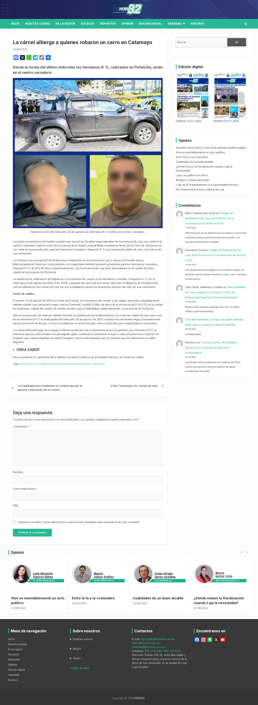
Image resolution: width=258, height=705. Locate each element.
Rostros (197, 23)
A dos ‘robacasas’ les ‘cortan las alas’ (134, 386)
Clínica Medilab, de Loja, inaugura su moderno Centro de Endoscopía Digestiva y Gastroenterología (215, 292)
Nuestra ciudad (17, 644)
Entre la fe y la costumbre (192, 157)
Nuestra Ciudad (37, 23)
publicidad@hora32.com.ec (148, 647)
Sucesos (87, 23)
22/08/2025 (20, 49)
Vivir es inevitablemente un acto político (200, 152)
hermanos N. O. (29, 363)
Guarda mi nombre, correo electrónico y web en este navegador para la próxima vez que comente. (79, 522)
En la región (65, 23)
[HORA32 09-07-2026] (230, 95)
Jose (188, 319)
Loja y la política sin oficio (192, 175)
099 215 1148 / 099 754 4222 (163, 651)
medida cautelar (48, 363)
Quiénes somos (83, 639)
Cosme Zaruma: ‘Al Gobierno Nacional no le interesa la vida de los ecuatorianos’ (211, 347)
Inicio (15, 23)
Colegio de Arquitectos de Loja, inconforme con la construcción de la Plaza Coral (209, 218)
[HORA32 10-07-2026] (193, 95)
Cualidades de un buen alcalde (194, 162)
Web (15, 505)
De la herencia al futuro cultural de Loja (200, 189)
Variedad (175, 23)
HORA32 (139, 698)
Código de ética (80, 668)
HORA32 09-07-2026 (226, 121)
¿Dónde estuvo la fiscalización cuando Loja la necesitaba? (158, 600)
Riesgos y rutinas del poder (192, 180)
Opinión (127, 23)
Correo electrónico (24, 489)
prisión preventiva (70, 363)
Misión (77, 648)
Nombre (18, 472)
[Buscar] (236, 42)
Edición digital (150, 23)
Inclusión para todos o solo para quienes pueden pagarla (211, 147)
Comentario (21, 426)
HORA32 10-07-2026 (188, 121)
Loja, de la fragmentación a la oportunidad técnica (207, 184)
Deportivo (108, 23)
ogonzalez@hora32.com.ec (158, 639)
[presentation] (241, 552)
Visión (77, 658)
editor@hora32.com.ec (146, 643)
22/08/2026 (18, 603)
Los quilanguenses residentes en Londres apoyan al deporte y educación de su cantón (50, 387)
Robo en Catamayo (93, 363)
